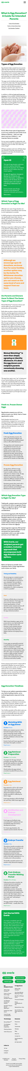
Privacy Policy (22, 1058)
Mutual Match (7, 1022)
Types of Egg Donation (14, 23)
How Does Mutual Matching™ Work (19, 993)
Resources (17, 1019)
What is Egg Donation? (6, 990)
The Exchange (7, 1019)
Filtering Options (8, 1029)
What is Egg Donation (17, 989)
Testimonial (17, 1026)
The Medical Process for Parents (7, 1002)
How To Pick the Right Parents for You (19, 1011)
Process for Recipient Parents (8, 997)
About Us (17, 1033)
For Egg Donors (18, 985)
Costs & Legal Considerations (7, 1015)
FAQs (16, 1024)
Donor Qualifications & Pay (18, 1003)
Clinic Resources (8, 1031)
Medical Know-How (19, 1007)
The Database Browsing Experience (7, 1026)
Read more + (7, 745)
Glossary (17, 1029)
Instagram (6, 1050)
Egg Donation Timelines (14, 28)
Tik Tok (5, 1048)
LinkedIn (6, 1052)
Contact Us (17, 1036)
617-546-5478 (18, 1042)
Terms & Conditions (14, 1059)
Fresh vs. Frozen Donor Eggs (14, 26)
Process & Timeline (19, 999)
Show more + (7, 194)
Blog (16, 1031)
